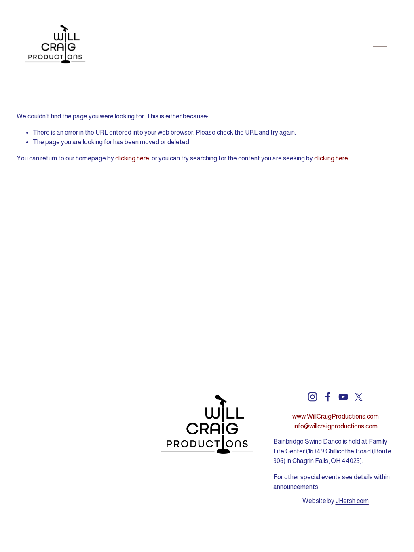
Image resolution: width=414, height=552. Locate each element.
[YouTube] (343, 397)
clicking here (132, 158)
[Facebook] (328, 397)
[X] (358, 397)
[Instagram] (312, 397)
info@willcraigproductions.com (336, 426)
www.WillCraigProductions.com (335, 416)
